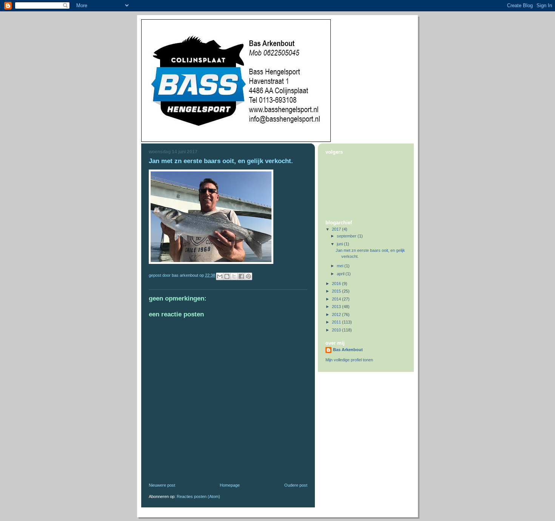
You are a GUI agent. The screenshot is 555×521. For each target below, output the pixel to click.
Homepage (230, 485)
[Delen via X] (234, 276)
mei (340, 266)
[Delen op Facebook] (241, 276)
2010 (337, 330)
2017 (337, 229)
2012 (337, 314)
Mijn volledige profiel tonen (349, 360)
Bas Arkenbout (348, 349)
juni (340, 244)
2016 (337, 283)
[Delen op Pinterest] (248, 276)
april (341, 273)
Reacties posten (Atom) (198, 496)
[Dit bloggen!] (227, 276)
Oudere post (295, 485)
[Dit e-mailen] (220, 276)
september (347, 236)
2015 (337, 291)
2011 (337, 322)
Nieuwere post (162, 485)
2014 (337, 299)
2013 (337, 306)
